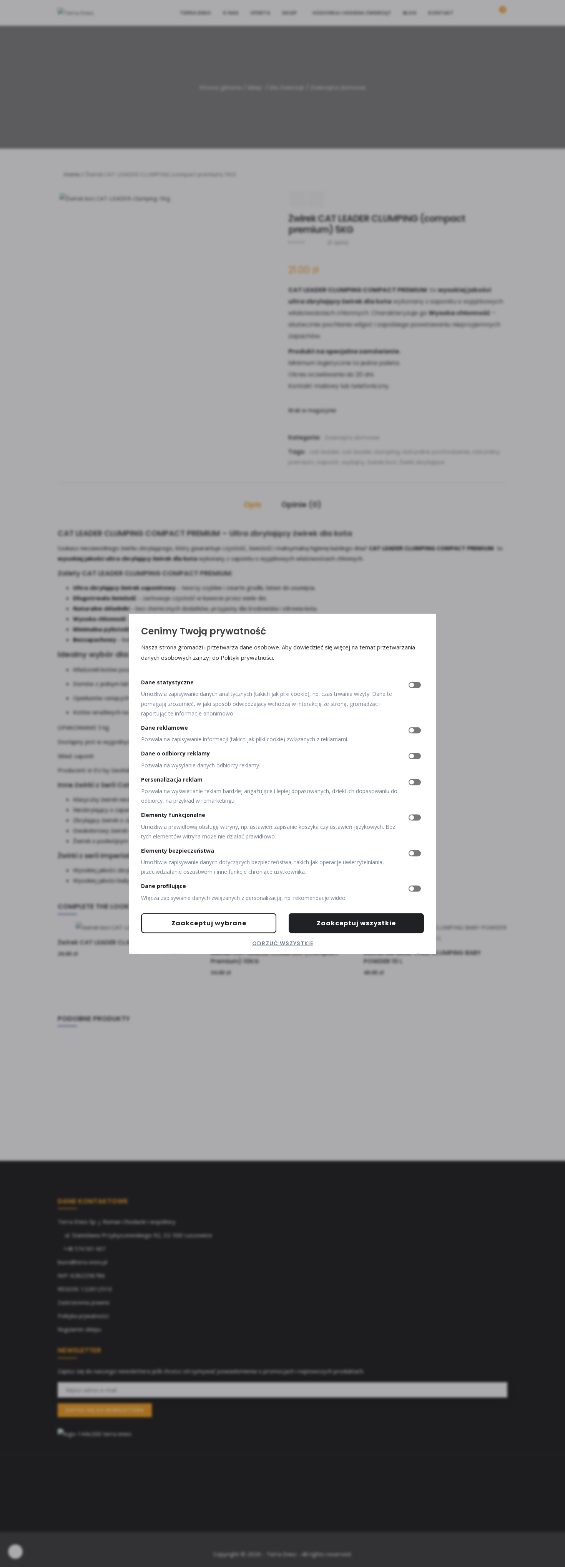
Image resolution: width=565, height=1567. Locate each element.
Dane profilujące (163, 886)
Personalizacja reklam (172, 779)
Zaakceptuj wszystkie (356, 922)
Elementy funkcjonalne (173, 814)
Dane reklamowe (164, 727)
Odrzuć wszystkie (282, 943)
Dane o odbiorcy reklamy (175, 753)
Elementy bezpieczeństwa (177, 850)
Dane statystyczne (167, 682)
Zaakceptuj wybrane (208, 922)
